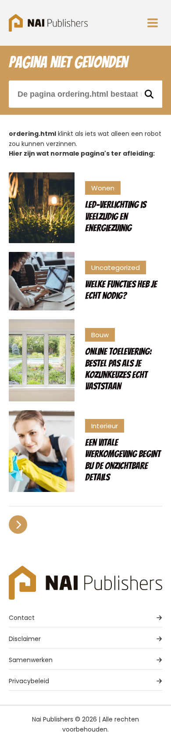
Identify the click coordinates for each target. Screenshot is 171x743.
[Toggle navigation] (152, 23)
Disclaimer (25, 638)
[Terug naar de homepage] (48, 23)
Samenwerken (31, 660)
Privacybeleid (29, 681)
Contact (22, 617)
